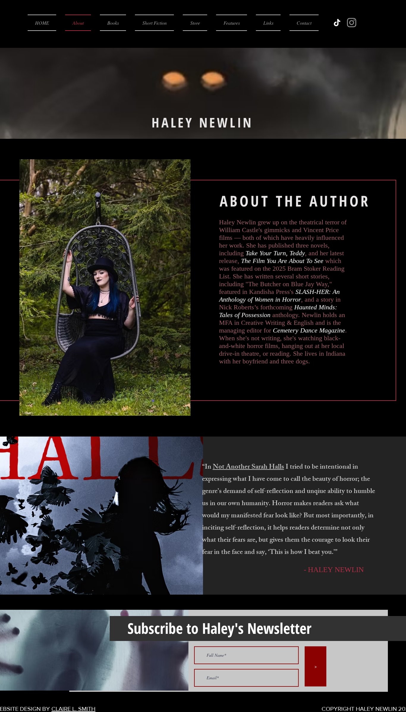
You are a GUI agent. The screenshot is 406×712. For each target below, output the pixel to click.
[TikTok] (337, 22)
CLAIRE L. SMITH (73, 708)
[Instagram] (351, 22)
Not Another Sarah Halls (248, 467)
